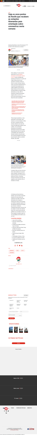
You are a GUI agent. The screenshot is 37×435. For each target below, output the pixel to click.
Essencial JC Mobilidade (19, 304)
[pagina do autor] (18, 258)
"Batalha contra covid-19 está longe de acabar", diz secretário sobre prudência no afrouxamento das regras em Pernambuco (19, 107)
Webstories (14, 324)
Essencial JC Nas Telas (26, 300)
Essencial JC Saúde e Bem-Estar (19, 300)
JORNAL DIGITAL (25, 6)
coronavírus (12, 252)
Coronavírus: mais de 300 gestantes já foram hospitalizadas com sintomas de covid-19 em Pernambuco (18, 110)
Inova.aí (18, 308)
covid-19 (22, 250)
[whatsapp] (15, 245)
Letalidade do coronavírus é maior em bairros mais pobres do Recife (19, 104)
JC (11, 49)
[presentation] (24, 161)
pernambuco (12, 250)
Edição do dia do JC (12, 308)
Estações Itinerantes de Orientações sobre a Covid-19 (18, 76)
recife (17, 250)
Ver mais (18, 343)
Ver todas (26, 295)
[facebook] (17, 245)
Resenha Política (25, 304)
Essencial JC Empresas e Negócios (11, 304)
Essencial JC (11, 300)
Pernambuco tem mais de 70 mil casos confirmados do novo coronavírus (17, 113)
